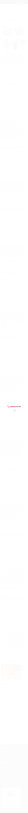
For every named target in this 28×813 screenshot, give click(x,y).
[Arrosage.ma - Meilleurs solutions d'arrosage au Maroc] (14, 406)
